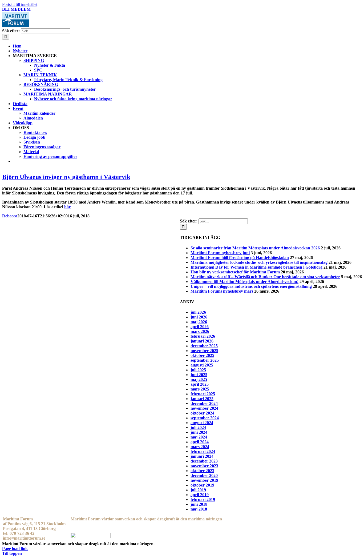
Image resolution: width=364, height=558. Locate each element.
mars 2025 (200, 389)
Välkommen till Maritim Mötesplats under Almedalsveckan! (244, 281)
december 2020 (204, 475)
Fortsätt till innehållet (19, 4)
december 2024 (204, 403)
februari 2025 (203, 394)
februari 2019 (203, 499)
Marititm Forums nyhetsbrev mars (222, 291)
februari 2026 (203, 336)
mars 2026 (200, 331)
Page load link (15, 548)
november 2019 (204, 480)
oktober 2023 (202, 470)
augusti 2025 (202, 365)
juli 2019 (198, 490)
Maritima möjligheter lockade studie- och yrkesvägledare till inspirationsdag (259, 262)
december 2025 (204, 346)
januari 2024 (202, 456)
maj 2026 (199, 322)
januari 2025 (202, 398)
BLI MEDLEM (16, 9)
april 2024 (200, 442)
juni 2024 (199, 432)
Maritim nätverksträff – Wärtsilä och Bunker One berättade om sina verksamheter (265, 276)
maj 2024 (199, 437)
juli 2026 (198, 312)
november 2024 (204, 408)
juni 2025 (199, 374)
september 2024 (205, 418)
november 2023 (204, 466)
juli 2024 (198, 427)
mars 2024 (200, 446)
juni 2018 (199, 504)
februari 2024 (203, 451)
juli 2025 (198, 370)
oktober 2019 (202, 485)
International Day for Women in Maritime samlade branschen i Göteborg (256, 267)
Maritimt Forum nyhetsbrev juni (220, 252)
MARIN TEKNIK (40, 75)
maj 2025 (199, 379)
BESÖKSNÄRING (40, 84)
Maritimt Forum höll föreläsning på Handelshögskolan (240, 257)
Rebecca (9, 216)
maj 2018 (199, 509)
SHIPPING (33, 60)
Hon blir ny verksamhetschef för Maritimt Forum (235, 272)
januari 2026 (202, 341)
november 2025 (204, 350)
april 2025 (200, 384)
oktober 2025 (202, 355)
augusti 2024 (202, 422)
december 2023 (204, 461)
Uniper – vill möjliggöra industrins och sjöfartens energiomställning (251, 286)
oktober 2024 (202, 413)
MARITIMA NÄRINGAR (47, 94)
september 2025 (205, 360)
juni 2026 (199, 317)
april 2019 (200, 494)
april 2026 (200, 326)
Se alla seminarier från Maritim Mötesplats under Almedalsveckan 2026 (255, 248)
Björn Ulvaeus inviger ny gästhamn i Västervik (66, 176)
